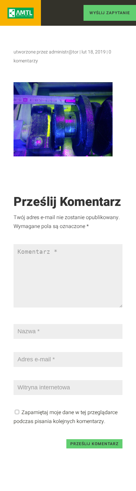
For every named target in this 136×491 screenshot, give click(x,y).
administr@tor (64, 52)
